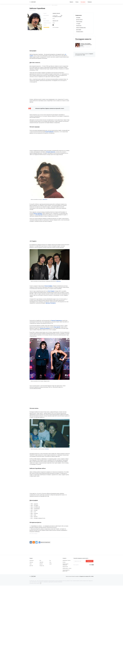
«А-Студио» (78, 23)
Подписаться (89, 561)
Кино (50, 562)
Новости (71, 2)
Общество (31, 562)
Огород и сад (42, 565)
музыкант (58, 13)
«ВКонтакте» (45, 199)
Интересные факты (79, 31)
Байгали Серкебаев (54, 5)
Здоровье (41, 563)
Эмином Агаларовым (45, 328)
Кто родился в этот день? (57, 16)
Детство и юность (79, 19)
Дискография (78, 29)
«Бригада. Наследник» (51, 303)
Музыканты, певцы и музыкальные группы (44, 5)
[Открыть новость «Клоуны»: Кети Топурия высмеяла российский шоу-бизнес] (84, 45)
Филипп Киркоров (38, 213)
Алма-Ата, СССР (55, 20)
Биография (78, 17)
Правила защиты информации (65, 564)
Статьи (76, 2)
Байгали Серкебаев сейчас (81, 27)
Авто (40, 560)
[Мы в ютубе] (92, 564)
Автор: (33, 533)
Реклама (64, 562)
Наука (31, 563)
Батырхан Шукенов (50, 151)
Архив (50, 563)
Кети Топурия (51, 291)
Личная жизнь (78, 25)
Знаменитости (35, 5)
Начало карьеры (79, 21)
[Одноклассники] (33, 542)
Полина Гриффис (48, 285)
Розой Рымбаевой (49, 131)
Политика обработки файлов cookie (66, 570)
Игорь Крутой (57, 327)
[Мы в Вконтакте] (90, 564)
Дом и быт (31, 565)
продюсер (54, 13)
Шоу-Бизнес (82, 46)
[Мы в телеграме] (91, 564)
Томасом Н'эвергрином (56, 320)
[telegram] (36, 542)
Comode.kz (47, 448)
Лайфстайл (41, 562)
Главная (31, 5)
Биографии (83, 2)
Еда (50, 560)
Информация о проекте (66, 560)
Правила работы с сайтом (67, 568)
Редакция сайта (65, 566)
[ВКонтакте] (31, 542)
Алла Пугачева (39, 214)
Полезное (90, 2)
